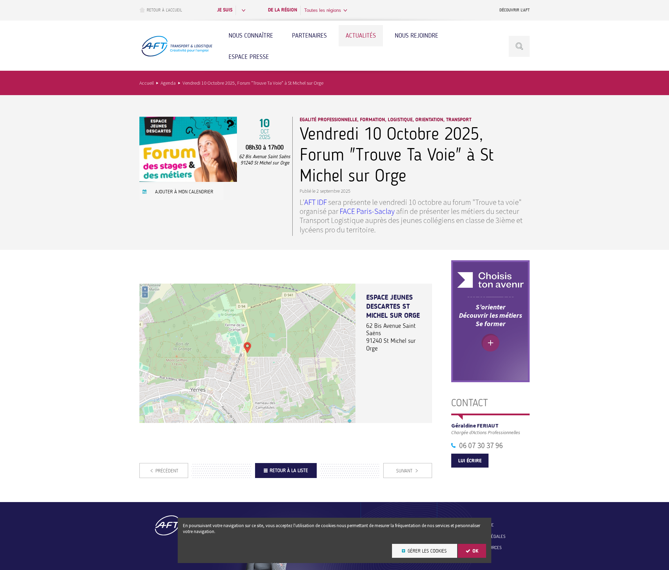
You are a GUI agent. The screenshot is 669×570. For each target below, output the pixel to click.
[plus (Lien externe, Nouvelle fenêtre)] (490, 343)
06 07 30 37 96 (481, 445)
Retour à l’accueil (164, 10)
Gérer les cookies (427, 551)
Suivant (404, 471)
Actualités (361, 35)
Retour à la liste (289, 470)
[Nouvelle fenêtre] (188, 179)
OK (475, 551)
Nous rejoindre (416, 35)
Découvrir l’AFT (514, 10)
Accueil (146, 83)
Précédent (166, 471)
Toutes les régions (322, 10)
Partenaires (309, 35)
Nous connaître (251, 35)
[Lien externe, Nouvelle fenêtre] (490, 280)
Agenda (168, 83)
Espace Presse (249, 57)
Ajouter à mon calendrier (184, 192)
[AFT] (176, 55)
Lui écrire (470, 461)
